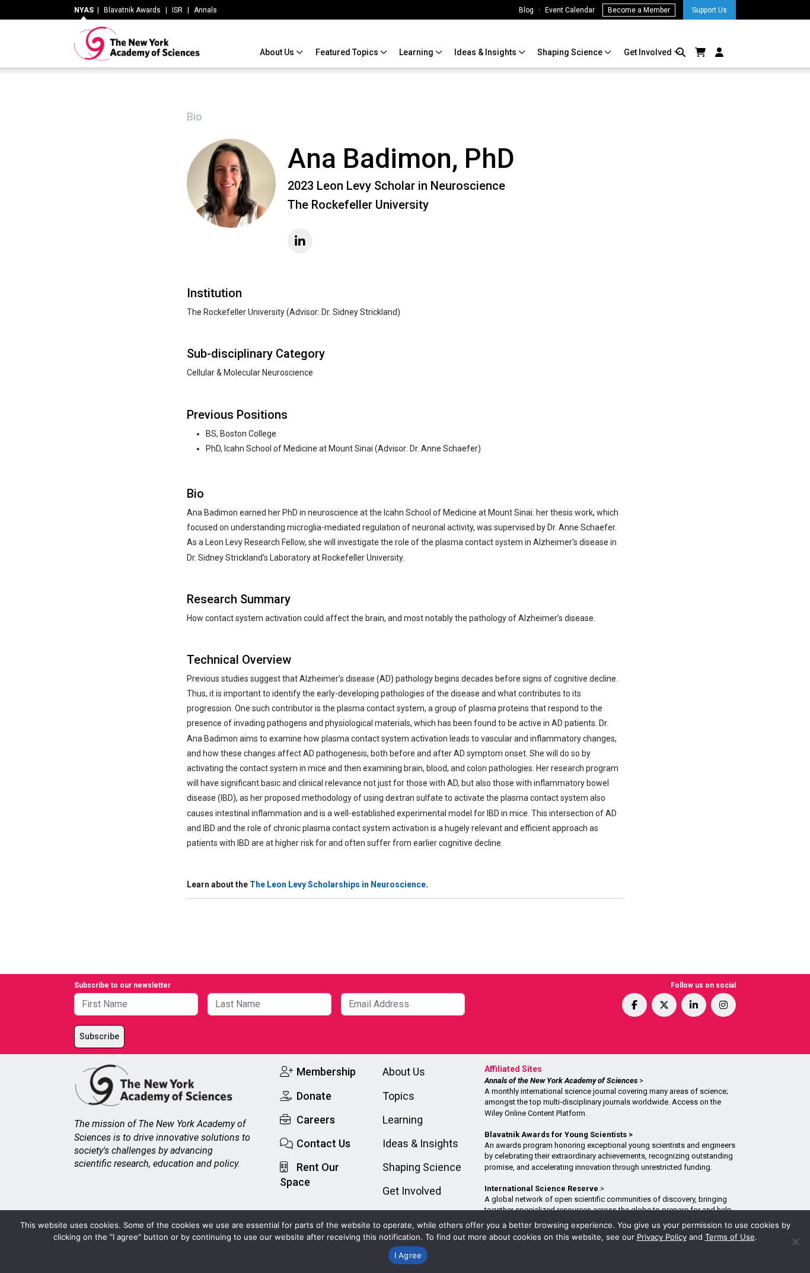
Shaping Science (570, 52)
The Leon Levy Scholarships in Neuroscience (338, 884)
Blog (526, 10)
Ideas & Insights (486, 52)
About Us (278, 52)
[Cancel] (795, 1241)
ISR (177, 10)
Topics (398, 1096)
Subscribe (99, 1036)
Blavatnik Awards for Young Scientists (555, 1134)
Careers (315, 1119)
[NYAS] (137, 43)
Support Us (709, 10)
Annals (205, 10)
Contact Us (323, 1143)
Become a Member (639, 10)
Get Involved (649, 52)
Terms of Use (730, 1237)
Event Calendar (570, 10)
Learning (417, 52)
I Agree (408, 1255)
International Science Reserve (541, 1188)
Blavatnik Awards (132, 10)
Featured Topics (347, 52)
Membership (326, 1071)
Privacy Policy (662, 1237)
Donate (313, 1096)
